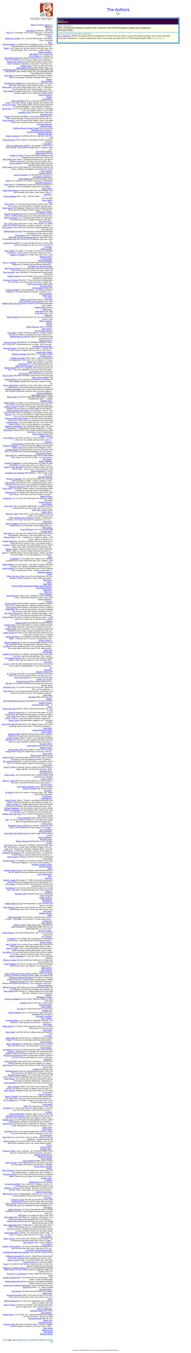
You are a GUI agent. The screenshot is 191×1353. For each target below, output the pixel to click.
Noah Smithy (48, 1328)
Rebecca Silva (47, 1330)
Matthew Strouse (46, 1334)
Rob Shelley (48, 1332)
